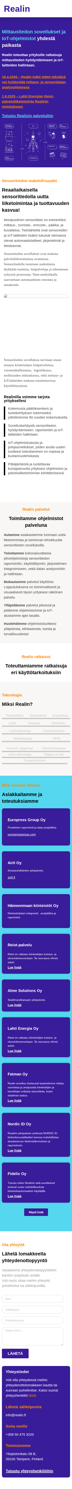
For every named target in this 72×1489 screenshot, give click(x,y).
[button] (65, 8)
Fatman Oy (18, 1074)
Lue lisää (14, 967)
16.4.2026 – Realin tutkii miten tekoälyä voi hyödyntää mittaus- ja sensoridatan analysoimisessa (34, 82)
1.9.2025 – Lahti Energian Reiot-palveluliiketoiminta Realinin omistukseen (28, 101)
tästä (32, 1395)
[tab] (14, 715)
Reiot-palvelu (20, 945)
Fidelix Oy (17, 1174)
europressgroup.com (22, 834)
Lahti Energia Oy (23, 1028)
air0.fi (11, 877)
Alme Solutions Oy (25, 991)
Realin (17, 9)
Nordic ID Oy (19, 1124)
